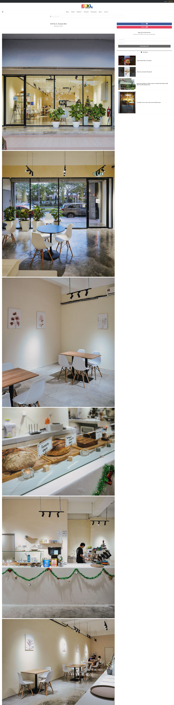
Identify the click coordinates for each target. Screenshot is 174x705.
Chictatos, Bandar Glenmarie (144, 71)
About (100, 12)
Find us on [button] (143, 23)
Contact (106, 12)
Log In (165, 1)
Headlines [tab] (145, 52)
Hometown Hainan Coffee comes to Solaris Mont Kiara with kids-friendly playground (152, 84)
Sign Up (170, 1)
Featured (86, 12)
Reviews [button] (79, 12)
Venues (73, 12)
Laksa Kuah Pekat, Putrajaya (144, 60)
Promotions (94, 12)
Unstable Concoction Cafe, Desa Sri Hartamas (149, 102)
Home (67, 12)
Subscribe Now (144, 46)
